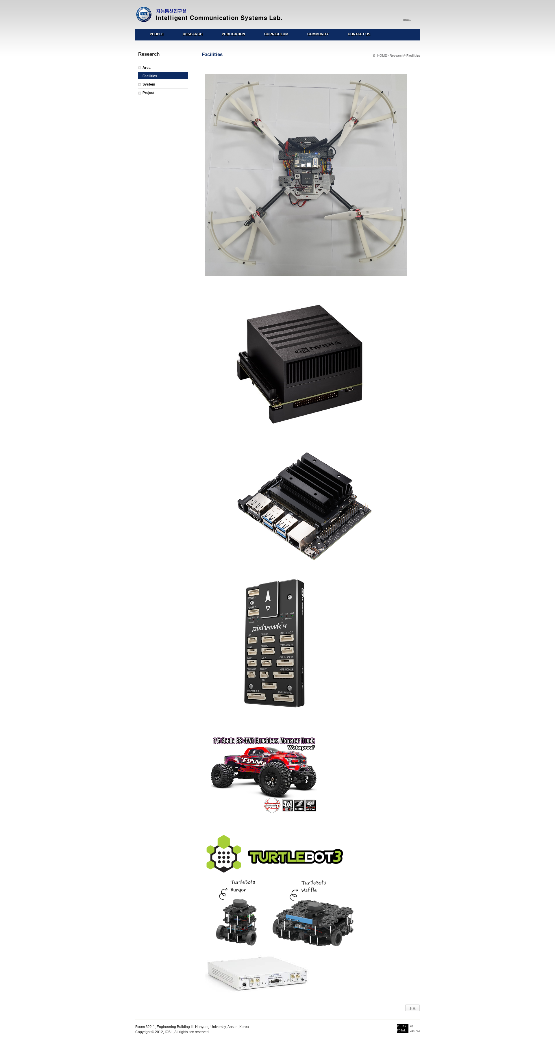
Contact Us (359, 34)
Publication (233, 34)
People (157, 34)
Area (147, 68)
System (149, 84)
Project (148, 93)
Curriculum (276, 34)
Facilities (150, 76)
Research (193, 34)
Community (318, 34)
